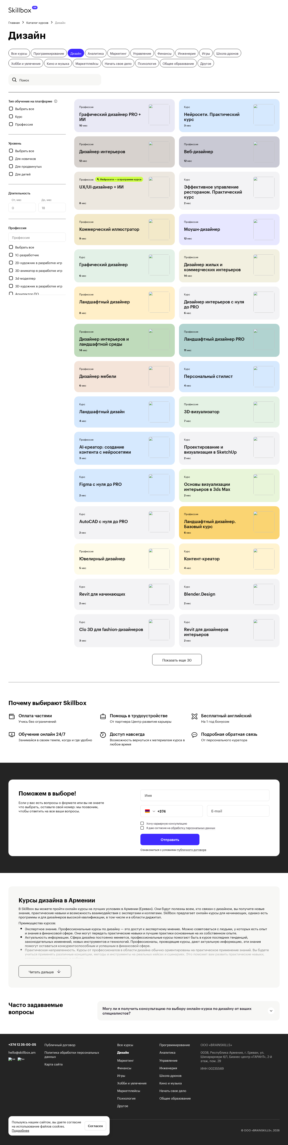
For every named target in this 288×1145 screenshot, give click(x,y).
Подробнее (20, 1130)
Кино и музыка (58, 63)
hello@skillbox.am (22, 1052)
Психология (147, 63)
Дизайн (75, 53)
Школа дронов (227, 53)
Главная (14, 22)
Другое (205, 63)
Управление (142, 53)
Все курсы (19, 53)
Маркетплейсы (86, 63)
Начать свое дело (118, 63)
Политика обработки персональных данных (71, 1054)
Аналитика (96, 53)
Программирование (49, 53)
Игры (206, 53)
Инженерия (187, 53)
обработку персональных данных (193, 827)
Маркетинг (118, 53)
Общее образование (178, 63)
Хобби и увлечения (25, 63)
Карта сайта (53, 1064)
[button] (148, 811)
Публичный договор (59, 1044)
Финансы (164, 53)
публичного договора (191, 849)
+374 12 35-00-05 (22, 1044)
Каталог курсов (37, 22)
